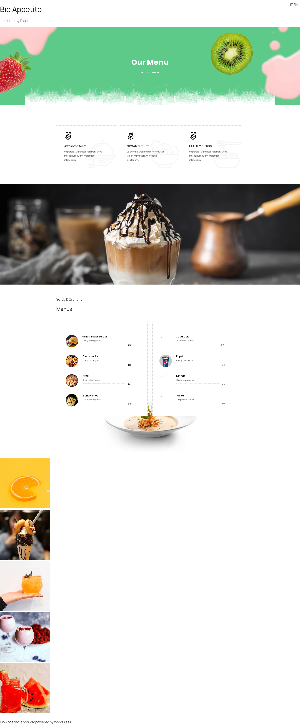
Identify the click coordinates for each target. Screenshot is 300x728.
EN (295, 4)
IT (291, 4)
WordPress (62, 722)
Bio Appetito (21, 9)
